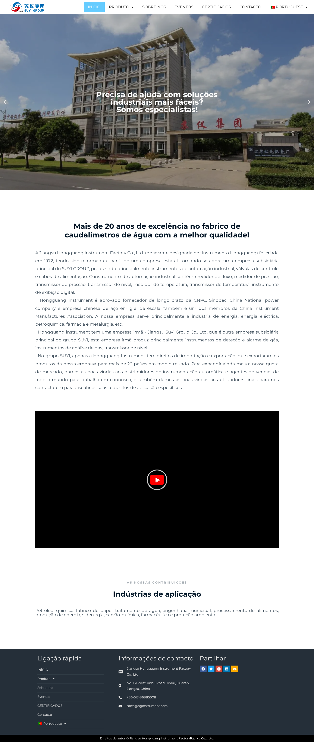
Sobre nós (154, 7)
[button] (157, 479)
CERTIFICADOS (216, 7)
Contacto (250, 7)
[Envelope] (234, 669)
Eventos (184, 7)
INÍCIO (94, 7)
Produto (119, 7)
